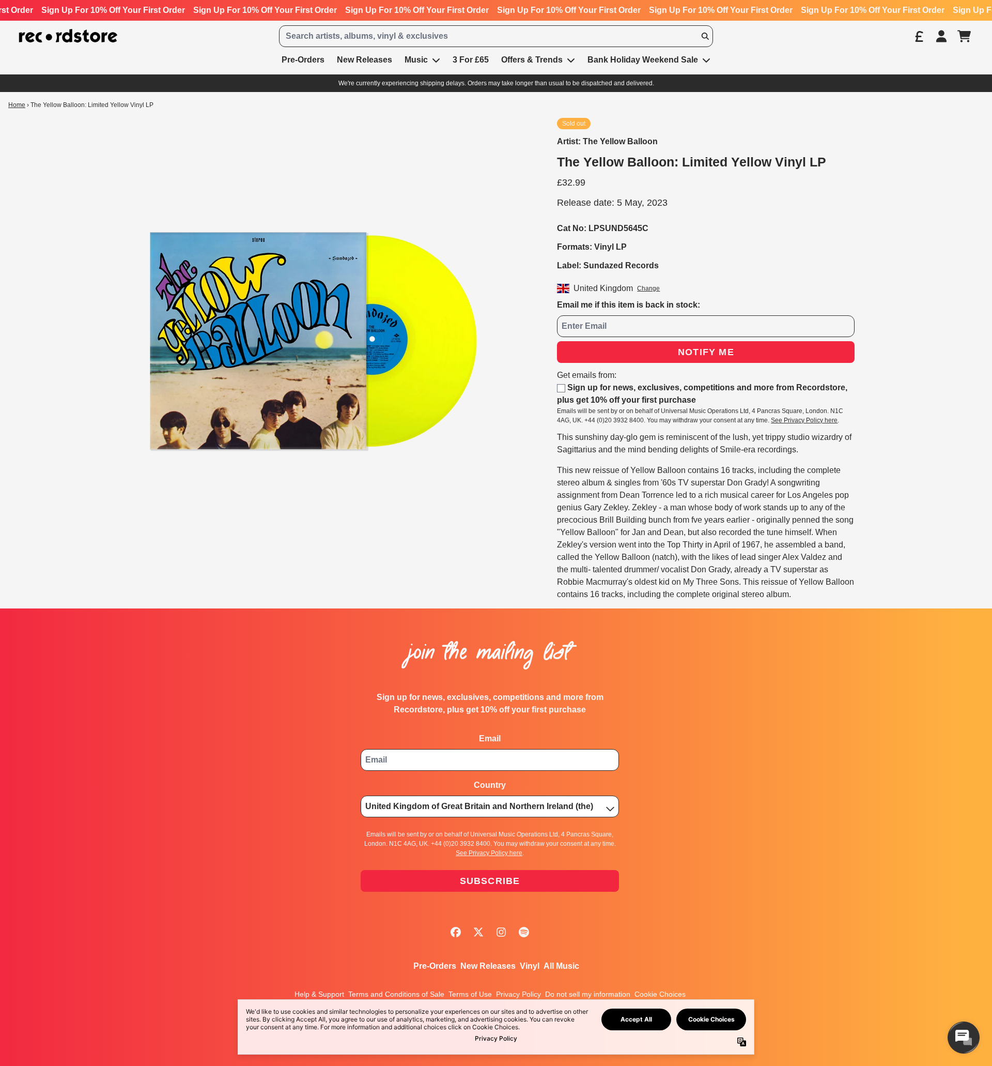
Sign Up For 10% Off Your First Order (113, 10)
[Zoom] (313, 341)
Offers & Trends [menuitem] (532, 59)
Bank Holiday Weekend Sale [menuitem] (642, 59)
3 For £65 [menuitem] (471, 59)
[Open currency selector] (918, 36)
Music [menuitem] (416, 59)
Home (16, 105)
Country (490, 785)
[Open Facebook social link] (455, 932)
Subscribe (490, 881)
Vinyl (529, 966)
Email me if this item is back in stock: (628, 304)
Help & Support (319, 994)
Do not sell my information (587, 994)
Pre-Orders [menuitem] (303, 59)
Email (490, 738)
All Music (561, 966)
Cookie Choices (660, 994)
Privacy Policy (518, 994)
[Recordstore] (68, 36)
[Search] (704, 36)
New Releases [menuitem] (364, 59)
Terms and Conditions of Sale (396, 994)
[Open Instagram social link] (501, 932)
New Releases (488, 966)
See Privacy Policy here (804, 420)
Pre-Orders (434, 966)
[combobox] (495, 36)
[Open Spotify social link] (524, 932)
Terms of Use (470, 994)
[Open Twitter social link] (478, 932)
